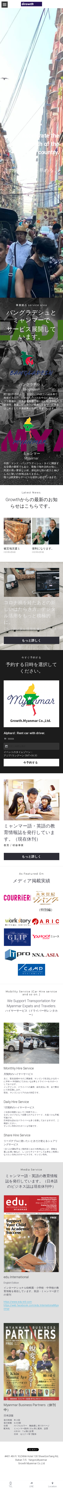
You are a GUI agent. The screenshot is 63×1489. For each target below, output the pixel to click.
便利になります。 (43, 548)
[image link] (31, 4)
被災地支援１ (12, 548)
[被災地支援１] (17, 531)
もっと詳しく (31, 640)
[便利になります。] (45, 531)
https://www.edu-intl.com (18, 1301)
